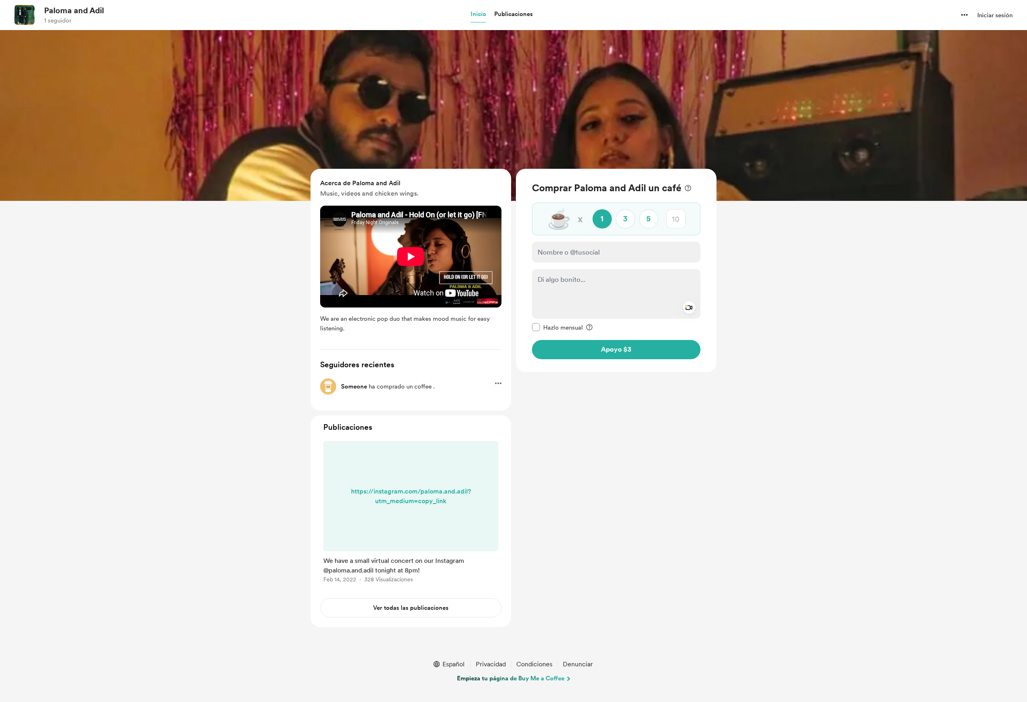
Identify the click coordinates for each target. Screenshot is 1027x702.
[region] (616, 270)
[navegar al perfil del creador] (24, 15)
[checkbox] (557, 327)
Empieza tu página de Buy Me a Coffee (510, 678)
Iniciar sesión (995, 15)
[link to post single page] (410, 513)
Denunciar (578, 664)
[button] (478, 14)
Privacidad (491, 664)
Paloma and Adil (74, 10)
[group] (410, 513)
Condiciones (534, 664)
